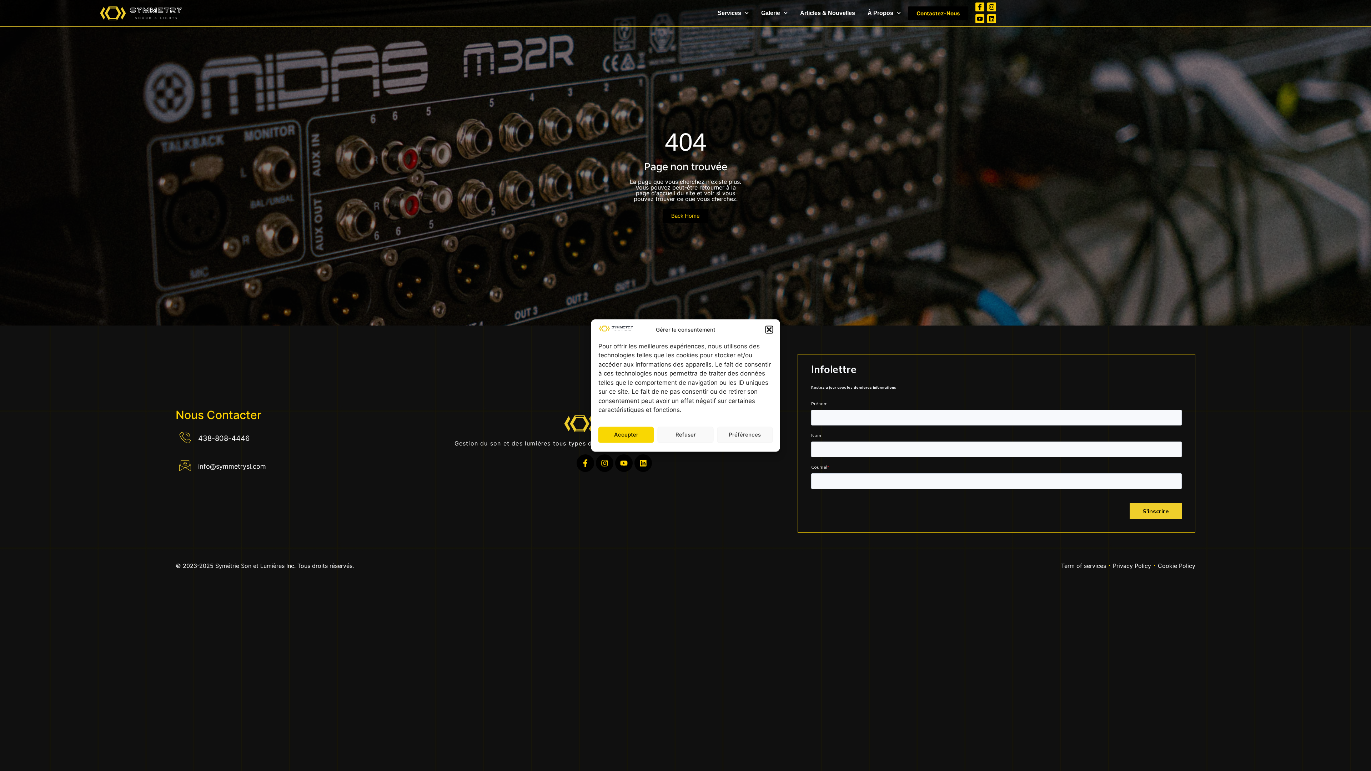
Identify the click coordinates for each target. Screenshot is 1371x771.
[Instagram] (991, 6)
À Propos (880, 13)
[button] (769, 329)
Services (729, 13)
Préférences (745, 434)
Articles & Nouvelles (827, 13)
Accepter (626, 434)
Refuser (686, 434)
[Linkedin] (991, 18)
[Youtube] (979, 18)
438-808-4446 (224, 438)
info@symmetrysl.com (232, 466)
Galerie (770, 13)
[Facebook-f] (979, 6)
